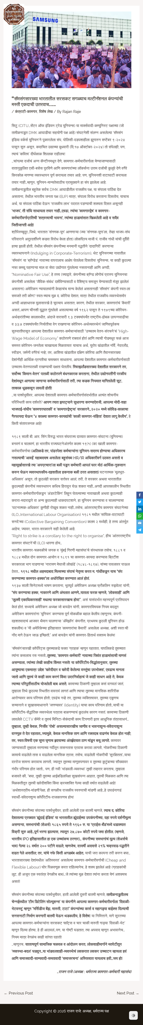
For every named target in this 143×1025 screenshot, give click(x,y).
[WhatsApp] (139, 516)
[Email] (139, 523)
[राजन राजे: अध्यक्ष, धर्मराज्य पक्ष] (13, 14)
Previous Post (18, 993)
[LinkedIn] (139, 509)
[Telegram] (139, 530)
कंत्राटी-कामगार (26, 111)
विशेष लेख (46, 111)
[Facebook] (139, 495)
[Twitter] (139, 502)
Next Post (128, 993)
